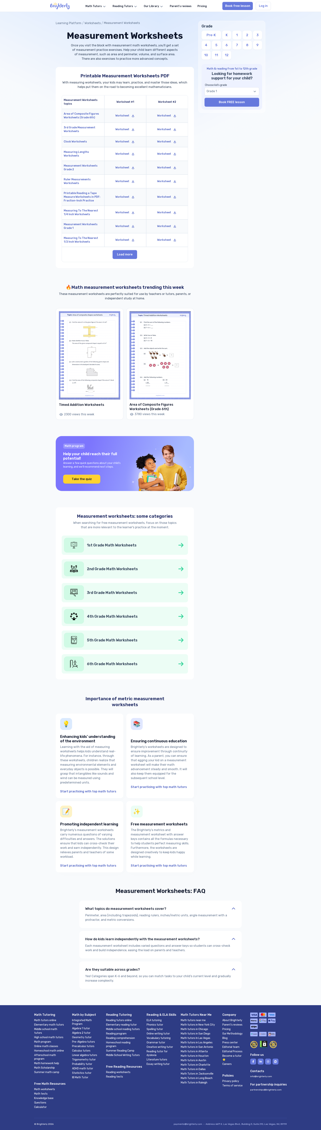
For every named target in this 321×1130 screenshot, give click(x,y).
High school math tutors (48, 1037)
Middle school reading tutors (123, 1029)
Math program (42, 1041)
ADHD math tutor (82, 1068)
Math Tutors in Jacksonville (197, 1073)
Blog (225, 1038)
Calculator (40, 1107)
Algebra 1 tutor (81, 1028)
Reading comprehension (120, 1038)
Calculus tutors (81, 1050)
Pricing (226, 1029)
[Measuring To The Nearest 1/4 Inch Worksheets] (83, 212)
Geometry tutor (82, 1037)
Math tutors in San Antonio (197, 1047)
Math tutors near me (193, 1020)
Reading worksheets (118, 1072)
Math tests (41, 1093)
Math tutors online (45, 1020)
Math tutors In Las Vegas (195, 1038)
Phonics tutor (155, 1024)
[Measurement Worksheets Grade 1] (83, 226)
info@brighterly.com (261, 1076)
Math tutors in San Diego (195, 1033)
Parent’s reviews (232, 1024)
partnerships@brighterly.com (266, 1089)
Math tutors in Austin (193, 1060)
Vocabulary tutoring (159, 1038)
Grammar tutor (156, 1042)
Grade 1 (212, 91)
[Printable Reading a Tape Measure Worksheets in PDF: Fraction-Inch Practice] (83, 197)
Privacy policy (230, 1081)
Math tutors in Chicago (194, 1029)
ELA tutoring (154, 1020)
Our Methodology (232, 1033)
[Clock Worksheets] (83, 142)
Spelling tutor (155, 1029)
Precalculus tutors (83, 1046)
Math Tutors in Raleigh (194, 1082)
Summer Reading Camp (120, 1050)
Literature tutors (157, 1059)
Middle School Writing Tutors (123, 1055)
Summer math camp (46, 1072)
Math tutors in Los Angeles (197, 1042)
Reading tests (114, 1076)
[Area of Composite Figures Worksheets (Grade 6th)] (83, 115)
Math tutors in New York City (198, 1024)
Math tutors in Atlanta (194, 1051)
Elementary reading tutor (121, 1024)
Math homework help (46, 1063)
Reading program (116, 1033)
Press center (230, 1042)
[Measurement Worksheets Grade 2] (83, 167)
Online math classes (46, 1046)
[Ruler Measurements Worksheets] (83, 181)
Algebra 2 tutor (81, 1032)
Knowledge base (44, 1098)
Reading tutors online (119, 1020)
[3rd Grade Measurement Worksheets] (83, 129)
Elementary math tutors (49, 1024)
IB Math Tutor (80, 1077)
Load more (125, 254)
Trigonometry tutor (84, 1059)
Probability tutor (82, 1064)
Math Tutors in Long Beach (197, 1078)
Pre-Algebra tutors (83, 1041)
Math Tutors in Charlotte (195, 1064)
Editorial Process (232, 1051)
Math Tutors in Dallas (193, 1069)
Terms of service (232, 1085)
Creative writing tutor (160, 1047)
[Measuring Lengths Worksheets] (83, 154)
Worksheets (93, 23)
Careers (227, 1064)
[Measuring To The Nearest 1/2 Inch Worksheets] (83, 240)
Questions (40, 1102)
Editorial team (230, 1047)
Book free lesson (237, 6)
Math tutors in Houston (195, 1055)
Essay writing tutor (158, 1064)
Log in (263, 6)
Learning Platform (68, 23)
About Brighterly (232, 1020)
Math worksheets (44, 1089)
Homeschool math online (49, 1050)
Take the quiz (82, 479)
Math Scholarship (44, 1067)
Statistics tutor (81, 1073)
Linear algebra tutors (84, 1055)
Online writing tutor (158, 1033)
